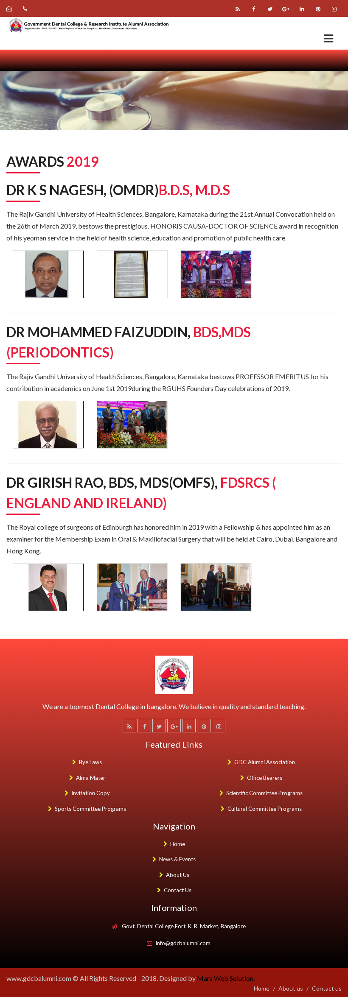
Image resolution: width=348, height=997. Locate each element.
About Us (177, 874)
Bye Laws (90, 762)
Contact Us (177, 890)
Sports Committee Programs (90, 808)
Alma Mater (90, 777)
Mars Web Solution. (226, 978)
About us (290, 988)
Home (177, 844)
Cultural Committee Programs (264, 808)
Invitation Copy (90, 793)
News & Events (177, 859)
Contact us (327, 988)
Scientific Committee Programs (264, 793)
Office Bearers (264, 777)
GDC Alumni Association (264, 762)
